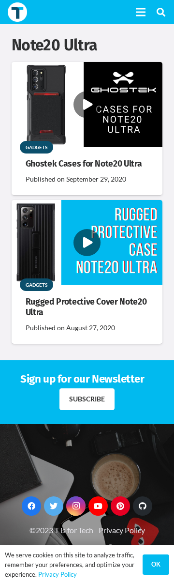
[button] (161, 12)
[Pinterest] (120, 506)
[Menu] (141, 12)
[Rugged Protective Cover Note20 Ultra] (87, 206)
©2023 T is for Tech (61, 530)
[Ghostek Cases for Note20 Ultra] (87, 68)
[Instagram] (76, 506)
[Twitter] (53, 506)
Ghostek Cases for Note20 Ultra (84, 164)
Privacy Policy (122, 530)
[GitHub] (142, 506)
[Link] (17, 12)
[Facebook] (31, 506)
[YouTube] (98, 506)
